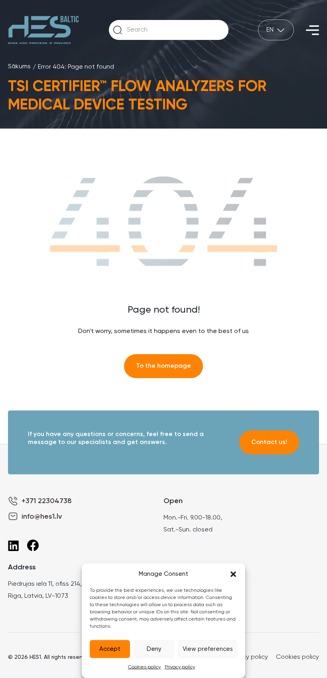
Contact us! (269, 442)
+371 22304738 (47, 501)
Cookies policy (144, 667)
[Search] (117, 30)
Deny (154, 649)
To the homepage (163, 366)
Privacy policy (180, 667)
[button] (233, 574)
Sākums (19, 66)
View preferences (208, 649)
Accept (109, 649)
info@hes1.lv (42, 516)
